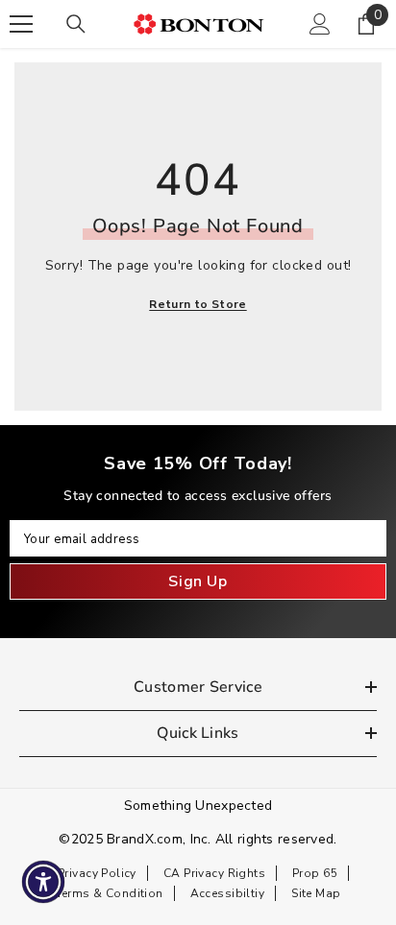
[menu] (21, 24)
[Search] (75, 24)
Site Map (315, 893)
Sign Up (197, 581)
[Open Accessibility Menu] (43, 882)
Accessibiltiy (227, 893)
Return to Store (197, 304)
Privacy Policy (97, 873)
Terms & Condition (109, 893)
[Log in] (320, 24)
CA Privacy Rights (214, 873)
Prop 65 (314, 873)
